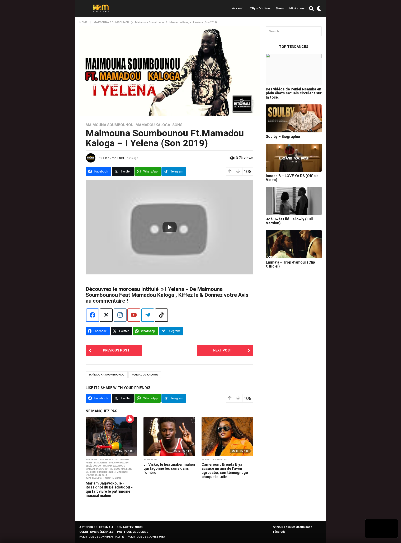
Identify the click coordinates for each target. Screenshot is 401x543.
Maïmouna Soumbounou (109, 125)
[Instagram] (120, 315)
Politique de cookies (132, 531)
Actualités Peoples (214, 459)
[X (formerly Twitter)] (106, 315)
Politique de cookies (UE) (146, 536)
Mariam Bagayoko (97, 469)
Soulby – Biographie (283, 136)
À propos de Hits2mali (96, 527)
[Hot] (130, 419)
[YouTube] (134, 315)
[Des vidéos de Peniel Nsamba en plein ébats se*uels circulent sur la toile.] (294, 69)
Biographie (150, 459)
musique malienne (121, 469)
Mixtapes (297, 8)
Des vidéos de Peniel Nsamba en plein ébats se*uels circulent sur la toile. (294, 93)
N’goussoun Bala (96, 475)
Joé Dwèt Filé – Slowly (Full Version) (289, 221)
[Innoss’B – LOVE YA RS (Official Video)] (294, 158)
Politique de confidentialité (101, 536)
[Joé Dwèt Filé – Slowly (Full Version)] (294, 201)
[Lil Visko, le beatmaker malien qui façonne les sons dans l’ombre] (169, 436)
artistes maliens (96, 463)
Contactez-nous (130, 527)
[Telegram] (148, 315)
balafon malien (118, 463)
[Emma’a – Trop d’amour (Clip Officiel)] (294, 244)
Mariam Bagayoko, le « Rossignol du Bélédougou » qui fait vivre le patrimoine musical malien (109, 489)
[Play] (169, 227)
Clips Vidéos (260, 8)
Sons (280, 8)
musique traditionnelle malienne (107, 472)
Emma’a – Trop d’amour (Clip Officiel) (290, 264)
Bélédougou (93, 466)
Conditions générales (96, 531)
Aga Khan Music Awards (114, 459)
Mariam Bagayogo (114, 466)
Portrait (91, 459)
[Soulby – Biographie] (294, 118)
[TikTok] (161, 315)
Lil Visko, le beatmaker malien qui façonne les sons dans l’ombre (169, 468)
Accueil (238, 8)
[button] (311, 8)
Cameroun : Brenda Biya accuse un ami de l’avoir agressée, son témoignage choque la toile (225, 470)
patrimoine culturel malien (103, 478)
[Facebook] (92, 315)
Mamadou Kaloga (153, 125)
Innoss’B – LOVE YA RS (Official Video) (293, 178)
